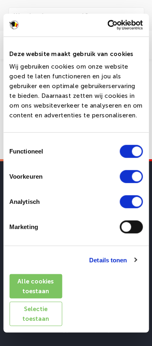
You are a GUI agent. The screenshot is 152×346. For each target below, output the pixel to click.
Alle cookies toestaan (35, 286)
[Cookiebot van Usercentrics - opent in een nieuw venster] (108, 25)
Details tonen (108, 259)
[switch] (131, 176)
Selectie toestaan (35, 313)
